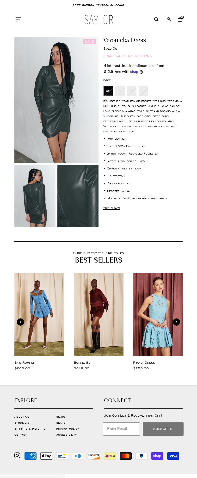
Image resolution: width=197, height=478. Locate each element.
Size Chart (111, 208)
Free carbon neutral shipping (98, 4)
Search (62, 422)
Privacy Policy (67, 428)
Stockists (22, 422)
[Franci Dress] (158, 314)
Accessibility (66, 434)
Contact (20, 434)
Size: (107, 80)
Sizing (60, 416)
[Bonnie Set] (98, 314)
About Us (21, 416)
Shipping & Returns (29, 428)
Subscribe (163, 429)
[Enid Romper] (39, 314)
